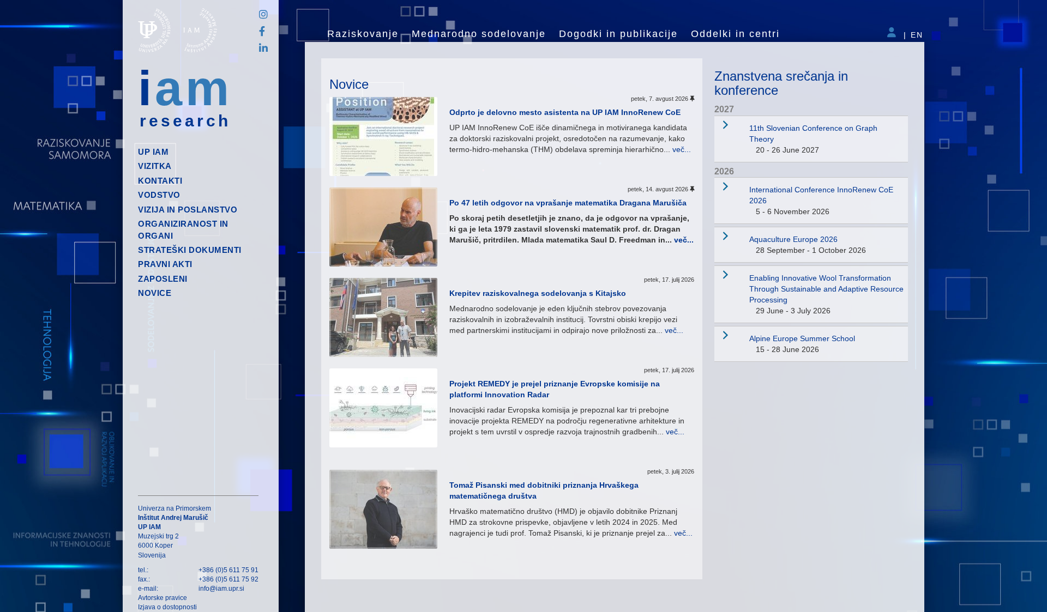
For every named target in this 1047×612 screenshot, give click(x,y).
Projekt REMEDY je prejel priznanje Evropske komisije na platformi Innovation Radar (554, 389)
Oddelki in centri (735, 33)
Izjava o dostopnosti (167, 607)
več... (681, 149)
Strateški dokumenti (190, 250)
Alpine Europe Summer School (802, 338)
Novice (154, 293)
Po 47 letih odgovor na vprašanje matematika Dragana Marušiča (568, 202)
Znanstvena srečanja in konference (781, 83)
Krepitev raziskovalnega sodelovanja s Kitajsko (537, 293)
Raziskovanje (363, 33)
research (185, 121)
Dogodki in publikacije (618, 33)
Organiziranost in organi (183, 229)
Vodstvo (159, 194)
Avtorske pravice (162, 598)
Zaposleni (163, 278)
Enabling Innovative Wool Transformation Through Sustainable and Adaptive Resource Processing (826, 289)
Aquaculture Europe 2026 (793, 239)
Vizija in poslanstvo (187, 209)
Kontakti (160, 180)
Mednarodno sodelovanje (479, 33)
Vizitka (155, 166)
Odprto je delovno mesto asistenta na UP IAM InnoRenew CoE (565, 112)
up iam (153, 151)
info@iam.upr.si (221, 588)
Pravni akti (165, 264)
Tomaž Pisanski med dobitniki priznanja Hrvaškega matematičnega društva (544, 490)
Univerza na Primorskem (174, 508)
